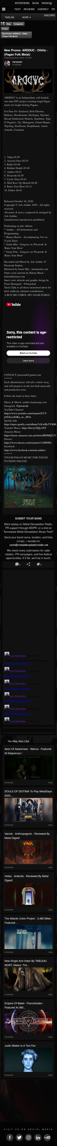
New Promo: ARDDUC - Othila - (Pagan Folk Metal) (15, 35)
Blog (9, 24)
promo (5, 28)
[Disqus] (28, 609)
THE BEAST (17, 62)
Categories (18, 24)
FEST (18, 9)
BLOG (35, 3)
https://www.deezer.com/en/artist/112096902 (28, 442)
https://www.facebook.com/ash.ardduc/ (25, 450)
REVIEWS (29, 9)
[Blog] (3, 42)
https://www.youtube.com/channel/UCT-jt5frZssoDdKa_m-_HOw (25, 415)
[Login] (50, 3)
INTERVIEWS (22, 3)
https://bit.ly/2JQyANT (34, 428)
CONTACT (43, 9)
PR (53, 9)
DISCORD (49, 15)
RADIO (45, 3)
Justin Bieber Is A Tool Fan (20, 1045)
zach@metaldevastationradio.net (28, 545)
